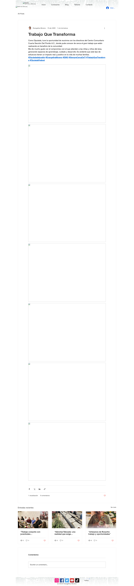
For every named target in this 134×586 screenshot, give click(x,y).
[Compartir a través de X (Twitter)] (34, 489)
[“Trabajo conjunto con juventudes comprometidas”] (33, 519)
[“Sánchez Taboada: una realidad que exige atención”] (67, 519)
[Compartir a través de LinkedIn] (40, 489)
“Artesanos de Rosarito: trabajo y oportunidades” (99, 533)
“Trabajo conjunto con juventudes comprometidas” (30, 533)
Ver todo (113, 507)
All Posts (21, 14)
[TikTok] (77, 580)
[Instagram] (57, 580)
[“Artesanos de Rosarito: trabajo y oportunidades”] (101, 519)
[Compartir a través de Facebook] (29, 489)
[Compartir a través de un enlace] (45, 489)
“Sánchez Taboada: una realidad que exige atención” (64, 533)
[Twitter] (67, 580)
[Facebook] (62, 580)
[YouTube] (72, 580)
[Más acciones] (104, 28)
